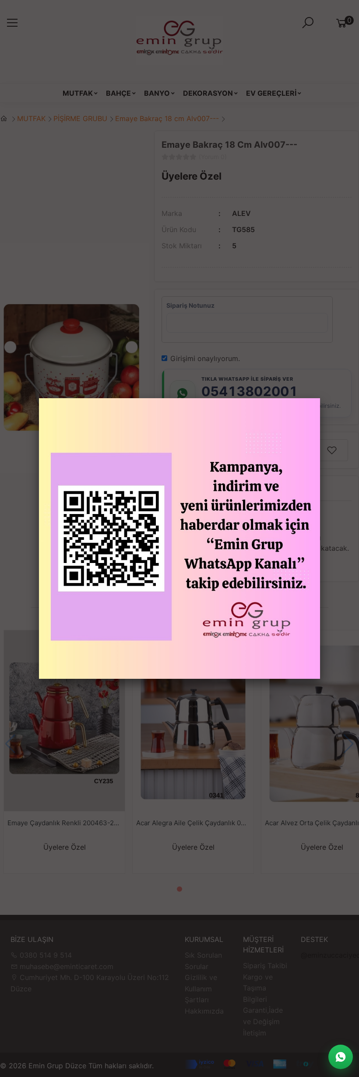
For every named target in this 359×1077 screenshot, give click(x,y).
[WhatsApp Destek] (340, 1057)
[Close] (320, 398)
